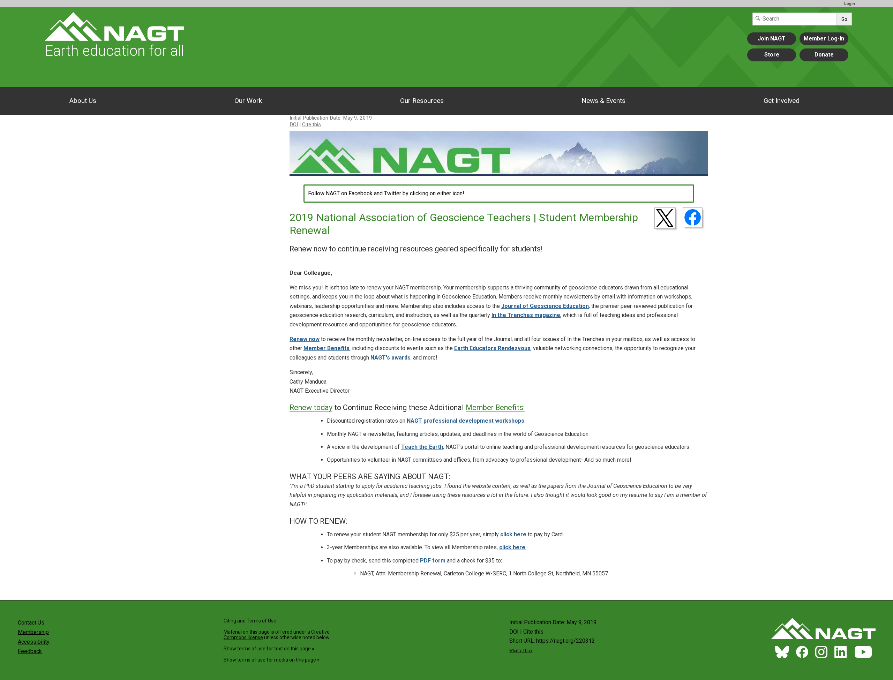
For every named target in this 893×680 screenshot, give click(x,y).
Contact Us (31, 622)
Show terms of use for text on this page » (269, 648)
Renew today (311, 407)
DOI (294, 124)
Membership (33, 632)
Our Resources (422, 101)
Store (771, 54)
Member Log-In (824, 38)
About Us (82, 101)
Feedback (30, 651)
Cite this (311, 124)
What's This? (520, 650)
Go (844, 19)
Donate (824, 54)
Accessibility (34, 642)
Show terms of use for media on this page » (272, 660)
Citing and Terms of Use (250, 621)
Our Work (248, 101)
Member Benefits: (495, 407)
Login (849, 3)
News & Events (603, 101)
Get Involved (782, 101)
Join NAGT (772, 38)
